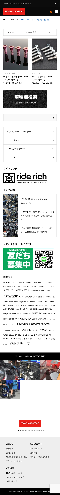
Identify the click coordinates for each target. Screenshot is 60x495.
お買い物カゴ (11, 481)
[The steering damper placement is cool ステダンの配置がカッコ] (30, 370)
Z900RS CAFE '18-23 (12, 331)
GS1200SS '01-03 (9, 287)
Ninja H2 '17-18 (14, 305)
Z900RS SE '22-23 (35, 330)
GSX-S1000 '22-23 (25, 290)
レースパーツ (13, 157)
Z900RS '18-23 (39, 324)
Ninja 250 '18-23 (25, 302)
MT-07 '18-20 (27, 297)
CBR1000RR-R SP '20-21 (43, 283)
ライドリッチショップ (15, 477)
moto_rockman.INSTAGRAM (32, 356)
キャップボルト (22, 339)
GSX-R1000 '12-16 (24, 287)
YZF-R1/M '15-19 (39, 319)
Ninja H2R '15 (44, 305)
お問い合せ (10, 453)
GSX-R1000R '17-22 (40, 287)
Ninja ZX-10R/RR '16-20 (25, 309)
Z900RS (22, 324)
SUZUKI (37, 313)
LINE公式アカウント (14, 473)
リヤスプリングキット (17, 149)
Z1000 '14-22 (14, 335)
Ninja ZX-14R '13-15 (43, 309)
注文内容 (33, 453)
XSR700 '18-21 (49, 314)
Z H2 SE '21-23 (26, 335)
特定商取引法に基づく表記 (16, 457)
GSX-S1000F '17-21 (42, 290)
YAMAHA (24, 318)
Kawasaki (12, 296)
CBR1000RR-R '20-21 (23, 283)
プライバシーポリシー (15, 461)
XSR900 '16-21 (10, 319)
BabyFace (8, 282)
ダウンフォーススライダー (19, 131)
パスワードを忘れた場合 (39, 457)
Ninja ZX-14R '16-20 (12, 314)
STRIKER (27, 314)
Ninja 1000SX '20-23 (40, 302)
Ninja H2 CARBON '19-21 (30, 305)
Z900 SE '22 (11, 325)
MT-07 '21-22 (37, 297)
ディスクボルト (36, 339)
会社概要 (9, 449)
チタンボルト (13, 140)
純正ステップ (20, 343)
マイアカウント (36, 449)
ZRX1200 (38, 335)
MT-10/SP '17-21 (12, 302)
